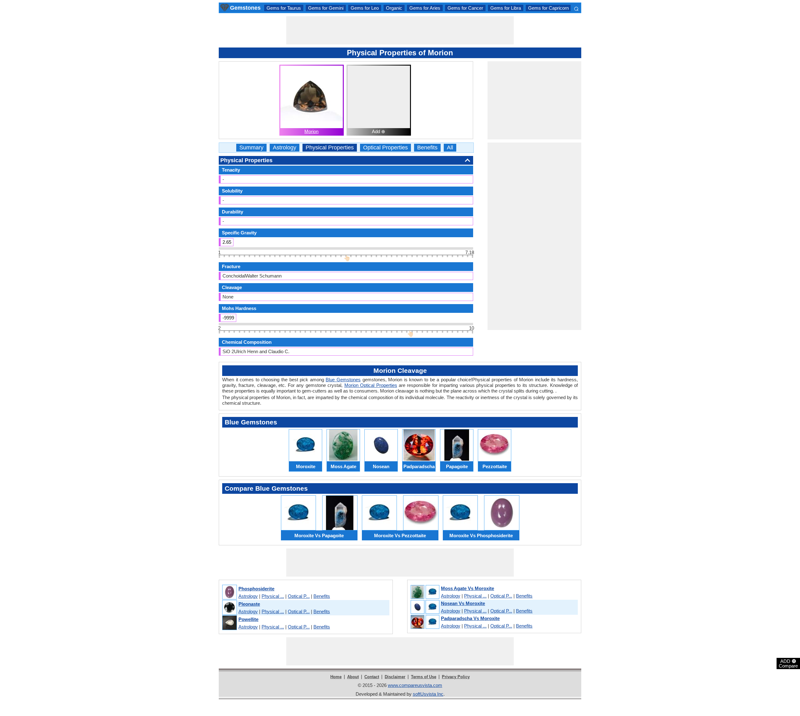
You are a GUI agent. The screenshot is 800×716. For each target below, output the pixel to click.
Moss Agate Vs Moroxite (467, 588)
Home (336, 676)
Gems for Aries (424, 8)
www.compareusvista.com (415, 685)
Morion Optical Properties (370, 385)
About (353, 676)
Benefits (427, 147)
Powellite (248, 619)
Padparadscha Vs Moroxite (470, 618)
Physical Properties (330, 147)
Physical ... (273, 596)
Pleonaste (249, 604)
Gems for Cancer (465, 8)
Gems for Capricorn (548, 8)
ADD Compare (788, 663)
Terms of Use (423, 676)
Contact (371, 676)
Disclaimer (395, 676)
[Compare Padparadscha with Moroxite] (425, 622)
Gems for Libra (505, 8)
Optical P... (299, 596)
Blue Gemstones (343, 379)
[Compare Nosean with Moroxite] (425, 607)
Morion (311, 131)
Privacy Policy (456, 676)
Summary (251, 147)
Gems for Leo (365, 8)
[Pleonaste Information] (229, 607)
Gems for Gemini (325, 8)
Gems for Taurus (284, 8)
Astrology (284, 147)
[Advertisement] (400, 30)
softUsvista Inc (428, 694)
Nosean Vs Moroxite (463, 603)
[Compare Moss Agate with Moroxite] (425, 592)
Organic (394, 8)
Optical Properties (385, 147)
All (450, 147)
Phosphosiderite (256, 588)
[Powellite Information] (229, 623)
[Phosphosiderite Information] (229, 592)
